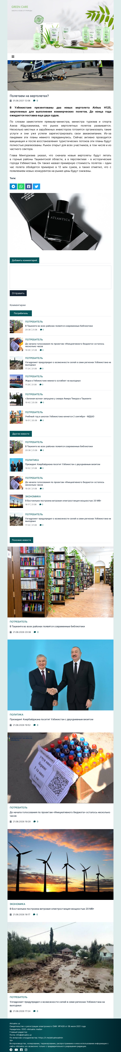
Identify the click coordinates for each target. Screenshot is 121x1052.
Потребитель (34, 321)
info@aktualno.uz (24, 1035)
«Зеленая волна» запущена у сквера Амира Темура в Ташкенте (58, 398)
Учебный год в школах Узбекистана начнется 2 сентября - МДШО (59, 416)
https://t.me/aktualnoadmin (50, 1038)
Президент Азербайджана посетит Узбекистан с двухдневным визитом (62, 464)
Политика (32, 460)
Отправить (18, 293)
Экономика (33, 496)
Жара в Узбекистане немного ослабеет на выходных (53, 380)
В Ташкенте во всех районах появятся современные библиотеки (59, 326)
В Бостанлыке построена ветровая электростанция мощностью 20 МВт (63, 500)
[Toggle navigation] (13, 56)
